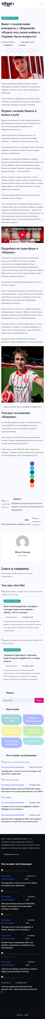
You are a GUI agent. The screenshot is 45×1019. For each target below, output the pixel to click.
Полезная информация (33, 719)
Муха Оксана (11, 617)
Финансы (33, 741)
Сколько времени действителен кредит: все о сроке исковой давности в (19, 989)
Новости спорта (12, 719)
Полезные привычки (11, 731)
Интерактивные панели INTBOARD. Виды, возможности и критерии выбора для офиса (18, 906)
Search (39, 700)
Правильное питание (33, 731)
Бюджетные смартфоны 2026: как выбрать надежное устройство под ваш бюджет (17, 945)
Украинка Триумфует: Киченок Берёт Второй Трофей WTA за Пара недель (22, 658)
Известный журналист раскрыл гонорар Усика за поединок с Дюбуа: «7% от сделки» (21, 609)
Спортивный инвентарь (11, 742)
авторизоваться (6, 576)
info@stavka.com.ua (11, 854)
